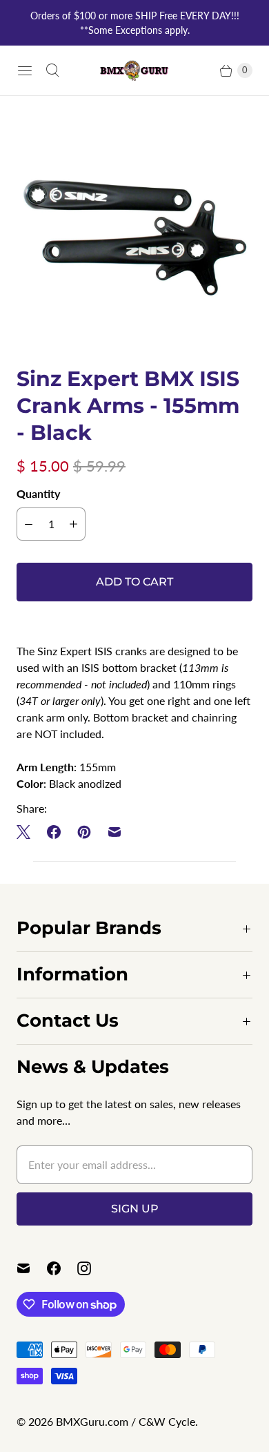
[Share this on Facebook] (54, 832)
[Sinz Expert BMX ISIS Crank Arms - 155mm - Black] (134, 231)
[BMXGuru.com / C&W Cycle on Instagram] (92, 1268)
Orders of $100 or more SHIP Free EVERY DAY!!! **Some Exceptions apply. (134, 23)
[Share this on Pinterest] (84, 832)
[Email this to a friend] (114, 832)
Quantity (38, 493)
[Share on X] (28, 832)
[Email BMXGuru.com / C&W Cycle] (32, 1268)
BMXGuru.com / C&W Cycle (125, 1421)
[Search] (52, 70)
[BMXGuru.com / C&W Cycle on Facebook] (62, 1268)
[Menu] (25, 70)
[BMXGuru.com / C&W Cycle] (134, 70)
